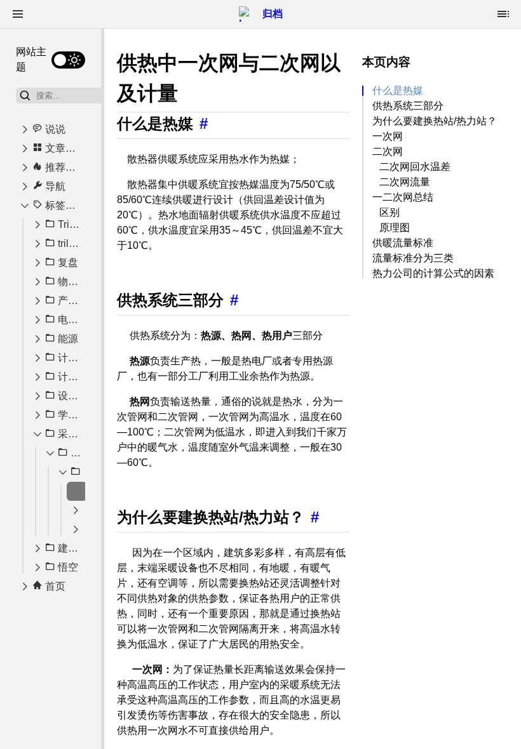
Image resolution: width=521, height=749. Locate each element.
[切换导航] (18, 14)
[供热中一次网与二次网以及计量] (77, 491)
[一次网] (76, 529)
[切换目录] (503, 14)
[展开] (24, 129)
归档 (272, 13)
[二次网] (76, 510)
